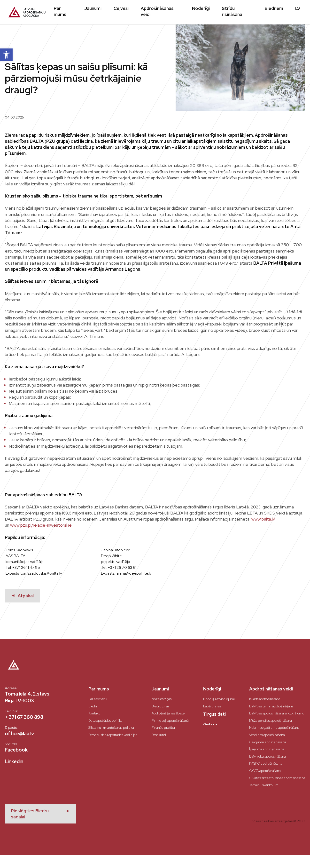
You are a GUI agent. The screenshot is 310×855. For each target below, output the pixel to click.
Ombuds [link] (210, 724)
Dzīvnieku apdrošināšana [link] (267, 756)
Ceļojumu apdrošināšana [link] (267, 742)
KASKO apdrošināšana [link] (265, 763)
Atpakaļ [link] (22, 596)
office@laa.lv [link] (19, 733)
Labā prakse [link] (212, 706)
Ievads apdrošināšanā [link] (264, 699)
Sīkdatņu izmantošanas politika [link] (111, 727)
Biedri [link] (92, 706)
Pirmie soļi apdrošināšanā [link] (170, 720)
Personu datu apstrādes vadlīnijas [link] (112, 735)
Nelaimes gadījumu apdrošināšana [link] (274, 727)
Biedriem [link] (274, 8)
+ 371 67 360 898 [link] (24, 717)
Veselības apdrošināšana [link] (267, 735)
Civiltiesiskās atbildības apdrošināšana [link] (277, 778)
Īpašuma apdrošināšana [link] (266, 749)
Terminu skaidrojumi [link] (264, 785)
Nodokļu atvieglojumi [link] (219, 699)
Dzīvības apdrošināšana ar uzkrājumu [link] (276, 713)
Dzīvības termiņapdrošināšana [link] (271, 706)
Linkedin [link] (14, 761)
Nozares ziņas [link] (161, 699)
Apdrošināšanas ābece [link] (168, 713)
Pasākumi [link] (159, 735)
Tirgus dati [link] (214, 714)
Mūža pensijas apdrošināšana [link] (270, 720)
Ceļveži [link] (121, 8)
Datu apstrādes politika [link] (105, 720)
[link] (6, 54)
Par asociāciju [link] (98, 699)
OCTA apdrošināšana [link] (265, 770)
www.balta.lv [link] (263, 519)
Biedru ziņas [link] (160, 706)
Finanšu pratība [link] (163, 727)
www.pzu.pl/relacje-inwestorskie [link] (40, 525)
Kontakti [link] (94, 713)
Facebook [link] (16, 750)
